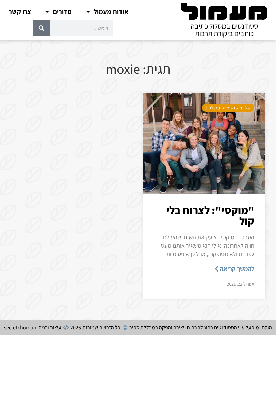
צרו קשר (20, 11)
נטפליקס (227, 108)
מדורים (62, 11)
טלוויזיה (243, 108)
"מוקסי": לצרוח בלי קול (210, 215)
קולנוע (211, 108)
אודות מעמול (111, 11)
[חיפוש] (41, 28)
